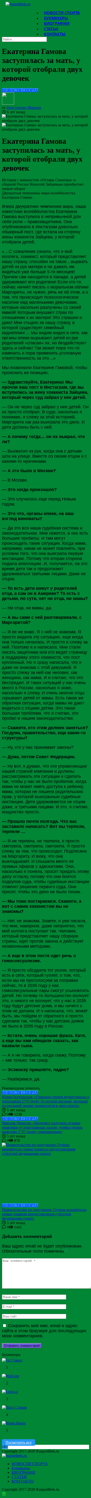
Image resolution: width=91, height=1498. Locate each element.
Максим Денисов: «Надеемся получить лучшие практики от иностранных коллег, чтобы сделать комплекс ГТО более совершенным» (42, 1127)
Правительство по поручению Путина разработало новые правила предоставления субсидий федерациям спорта (44, 1214)
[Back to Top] (4, 1494)
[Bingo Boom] (14, 1423)
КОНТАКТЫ (55, 34)
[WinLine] (10, 1376)
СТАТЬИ (19, 1477)
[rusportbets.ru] (18, 4)
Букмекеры (21, 1468)
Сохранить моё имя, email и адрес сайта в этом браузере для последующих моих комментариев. (44, 1330)
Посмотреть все (19, 1442)
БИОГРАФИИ (23, 1472)
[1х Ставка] (12, 1360)
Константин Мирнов (24, 108)
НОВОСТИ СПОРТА (20, 90)
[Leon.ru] (10, 1392)
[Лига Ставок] (14, 1407)
